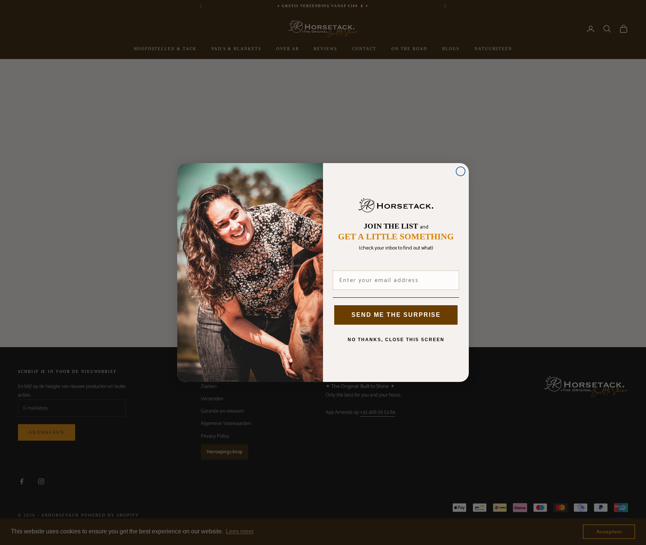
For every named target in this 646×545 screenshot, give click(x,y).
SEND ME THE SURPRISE (396, 315)
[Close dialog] (460, 171)
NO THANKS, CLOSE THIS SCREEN (396, 339)
